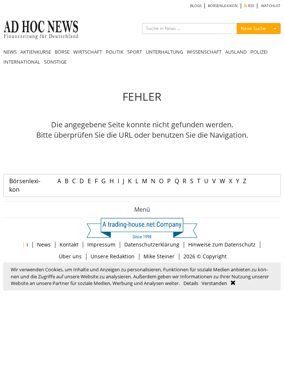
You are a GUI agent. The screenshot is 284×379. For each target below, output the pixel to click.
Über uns (70, 256)
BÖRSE (62, 51)
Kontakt (69, 244)
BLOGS (196, 5)
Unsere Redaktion (113, 256)
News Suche (253, 28)
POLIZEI (259, 51)
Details (190, 283)
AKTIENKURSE (35, 51)
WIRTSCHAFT (87, 51)
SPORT (134, 51)
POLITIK (115, 51)
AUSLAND (236, 51)
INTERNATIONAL (21, 61)
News (44, 244)
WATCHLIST (271, 5)
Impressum (101, 244)
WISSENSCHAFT (204, 51)
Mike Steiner (159, 256)
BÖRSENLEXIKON (223, 5)
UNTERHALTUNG (164, 51)
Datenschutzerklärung (151, 244)
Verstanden (214, 283)
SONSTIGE (55, 61)
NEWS (10, 51)
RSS (250, 5)
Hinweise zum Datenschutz (222, 244)
